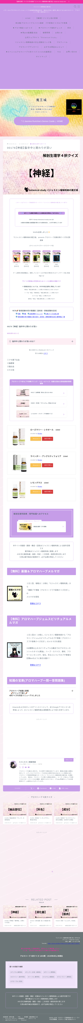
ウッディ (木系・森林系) (33, 972)
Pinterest (24, 1020)
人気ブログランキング (11, 1020)
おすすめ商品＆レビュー (54, 47)
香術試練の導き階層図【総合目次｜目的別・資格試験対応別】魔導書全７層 (41, 317)
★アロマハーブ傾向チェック (50, 28)
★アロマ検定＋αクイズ (23, 28)
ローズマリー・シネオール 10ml (45, 430)
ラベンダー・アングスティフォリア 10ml (49, 456)
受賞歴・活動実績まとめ (31, 1017)
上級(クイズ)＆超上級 (52, 313)
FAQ (59, 52)
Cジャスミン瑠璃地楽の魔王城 (42, 6)
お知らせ (58, 33)
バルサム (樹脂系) (49, 977)
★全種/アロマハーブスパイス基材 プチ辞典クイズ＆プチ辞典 (41, 23)
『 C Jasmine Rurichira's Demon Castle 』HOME (41, 121)
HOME (28, 18)
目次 (69, 28)
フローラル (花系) (17, 981)
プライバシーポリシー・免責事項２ (15, 1018)
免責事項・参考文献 (8, 1017)
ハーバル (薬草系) (34, 977)
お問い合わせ (71, 52)
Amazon (36, 438)
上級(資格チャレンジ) (36, 313)
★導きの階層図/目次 (29, 33)
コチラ (46, 353)
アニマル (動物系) (17, 972)
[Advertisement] (41, 75)
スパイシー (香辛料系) (18, 977)
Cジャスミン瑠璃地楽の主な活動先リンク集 (33, 42)
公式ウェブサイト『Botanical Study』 (41, 37)
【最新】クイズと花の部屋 (47, 18)
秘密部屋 (46, 33)
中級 (24, 313)
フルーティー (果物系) (64, 977)
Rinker (40, 433)
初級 (19, 313)
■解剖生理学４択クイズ (39, 144)
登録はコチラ (35, 603)
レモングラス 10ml (39, 483)
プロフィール (62, 42)
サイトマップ (41, 57)
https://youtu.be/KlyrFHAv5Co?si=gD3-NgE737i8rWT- (64, 943)
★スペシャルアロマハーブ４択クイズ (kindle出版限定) (29, 52)
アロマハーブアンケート (29, 47)
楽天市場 (47, 438)
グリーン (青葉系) (50, 972)
